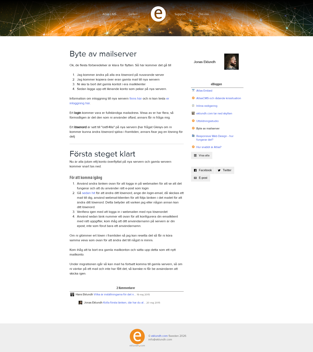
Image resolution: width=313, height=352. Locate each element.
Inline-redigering (206, 105)
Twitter (227, 170)
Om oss (204, 14)
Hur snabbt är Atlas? (208, 147)
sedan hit (88, 193)
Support (180, 14)
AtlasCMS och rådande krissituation (218, 98)
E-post (203, 177)
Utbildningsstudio (207, 121)
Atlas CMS (109, 14)
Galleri (132, 14)
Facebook (205, 170)
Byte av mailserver (208, 128)
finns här (136, 98)
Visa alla (204, 155)
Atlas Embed (204, 90)
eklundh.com (159, 335)
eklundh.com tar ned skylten (214, 113)
